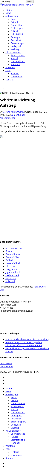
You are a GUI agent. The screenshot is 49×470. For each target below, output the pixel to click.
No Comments (7, 117)
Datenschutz (6, 366)
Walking (15, 427)
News (8, 391)
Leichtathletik (12, 275)
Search (29, 2)
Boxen (8, 251)
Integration (11, 269)
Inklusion (10, 266)
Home (8, 388)
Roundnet (16, 418)
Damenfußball (18, 114)
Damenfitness (12, 254)
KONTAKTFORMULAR (11, 317)
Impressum (6, 363)
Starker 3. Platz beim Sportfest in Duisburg (27, 339)
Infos (7, 448)
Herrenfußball (12, 263)
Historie (15, 451)
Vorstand (10, 445)
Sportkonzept (18, 433)
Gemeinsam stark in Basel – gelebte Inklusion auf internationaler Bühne (23, 344)
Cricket (14, 400)
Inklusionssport (13, 430)
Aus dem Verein (13, 248)
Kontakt (9, 458)
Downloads (16, 455)
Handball (15, 442)
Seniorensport (18, 421)
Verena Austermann (13, 111)
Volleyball (10, 281)
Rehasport (10, 278)
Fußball (9, 260)
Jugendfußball (12, 272)
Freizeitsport (17, 406)
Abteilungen (11, 394)
